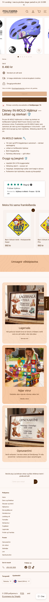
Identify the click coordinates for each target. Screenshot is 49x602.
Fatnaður (5, 519)
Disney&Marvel (7, 510)
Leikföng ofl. (6, 516)
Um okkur (5, 545)
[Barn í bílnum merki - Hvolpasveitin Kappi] (19, 229)
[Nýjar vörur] (24, 367)
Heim (4, 497)
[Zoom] (39, 50)
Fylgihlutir (5, 526)
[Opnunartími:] (24, 427)
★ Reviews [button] (47, 303)
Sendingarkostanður (18, 88)
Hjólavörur (5, 507)
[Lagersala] (24, 304)
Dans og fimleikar (8, 500)
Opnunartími (6, 542)
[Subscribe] (36, 481)
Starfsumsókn (6, 555)
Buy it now (24, 100)
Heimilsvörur (6, 513)
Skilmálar (5, 548)
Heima (4, 59)
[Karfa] (39, 11)
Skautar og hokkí (7, 503)
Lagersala (5, 529)
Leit (3, 551)
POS (22, 593)
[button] (24, 189)
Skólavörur (5, 523)
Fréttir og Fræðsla (8, 532)
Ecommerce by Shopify (11, 596)
